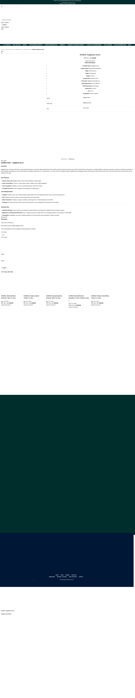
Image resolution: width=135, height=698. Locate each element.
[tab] (64, 159)
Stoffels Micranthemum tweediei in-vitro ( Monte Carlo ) (79, 298)
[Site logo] (8, 36)
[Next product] (49, 49)
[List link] (66, 560)
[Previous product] (46, 49)
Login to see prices (5, 304)
